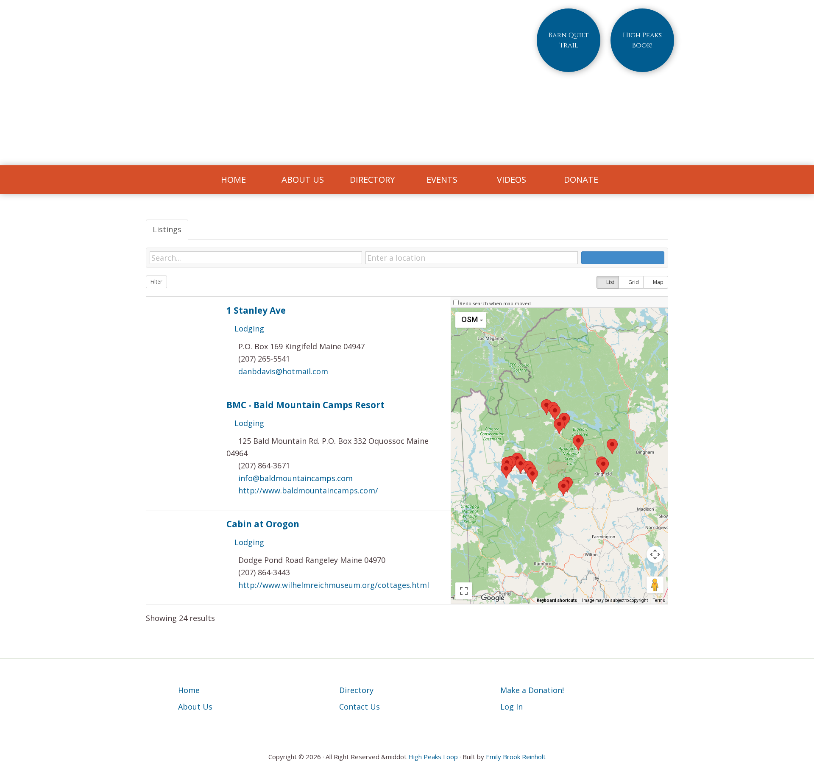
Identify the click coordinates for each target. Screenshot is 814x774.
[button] (506, 471)
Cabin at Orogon (262, 524)
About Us (195, 707)
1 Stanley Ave (256, 310)
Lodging (248, 328)
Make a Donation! (532, 690)
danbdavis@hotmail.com (283, 371)
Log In (511, 707)
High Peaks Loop (433, 756)
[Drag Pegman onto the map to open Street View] (655, 584)
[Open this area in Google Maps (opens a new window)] (493, 598)
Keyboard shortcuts (557, 600)
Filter (156, 281)
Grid (633, 282)
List (609, 282)
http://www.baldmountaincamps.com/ (308, 490)
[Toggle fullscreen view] (463, 590)
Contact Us (359, 707)
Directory (356, 690)
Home (189, 690)
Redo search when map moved (495, 303)
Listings (167, 229)
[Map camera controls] (655, 554)
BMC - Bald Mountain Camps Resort (305, 405)
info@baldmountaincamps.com (295, 478)
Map (657, 282)
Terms (659, 600)
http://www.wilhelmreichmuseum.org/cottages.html (333, 585)
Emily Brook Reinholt (516, 756)
